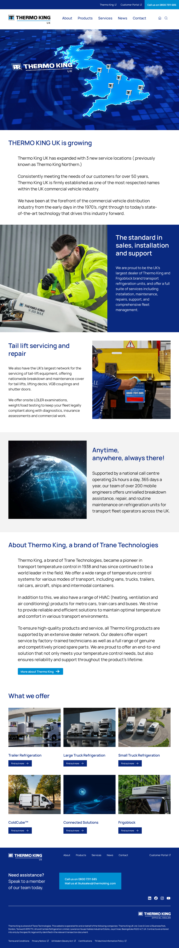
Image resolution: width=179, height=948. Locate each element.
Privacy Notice (39, 940)
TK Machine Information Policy (109, 940)
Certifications (85, 940)
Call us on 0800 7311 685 (161, 4)
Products (85, 17)
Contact (139, 17)
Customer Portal (130, 4)
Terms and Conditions (18, 940)
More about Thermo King (37, 671)
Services (105, 17)
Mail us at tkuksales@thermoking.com (90, 883)
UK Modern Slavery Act (62, 940)
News (122, 17)
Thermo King (107, 4)
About (67, 17)
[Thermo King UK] (29, 19)
